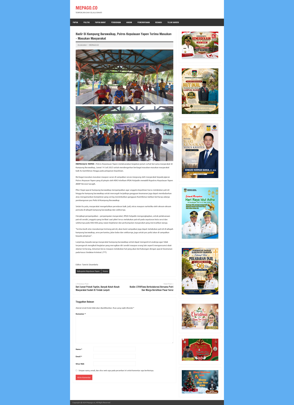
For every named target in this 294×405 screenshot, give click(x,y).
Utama (105, 271)
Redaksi (158, 22)
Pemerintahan (143, 22)
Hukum (129, 22)
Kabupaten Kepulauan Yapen (88, 271)
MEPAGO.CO (87, 7)
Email (79, 356)
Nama (79, 349)
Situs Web (80, 364)
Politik (86, 22)
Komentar (81, 314)
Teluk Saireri (173, 22)
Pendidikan (116, 22)
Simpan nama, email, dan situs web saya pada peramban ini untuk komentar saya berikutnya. (116, 370)
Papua (75, 22)
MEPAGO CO (94, 45)
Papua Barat (100, 22)
